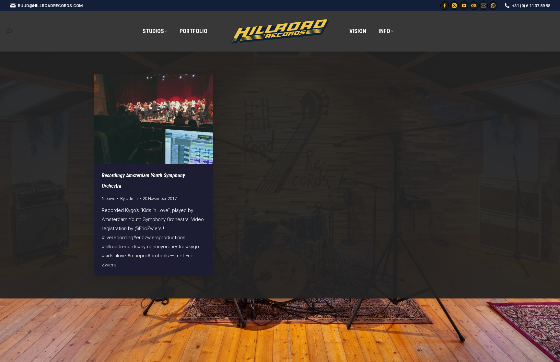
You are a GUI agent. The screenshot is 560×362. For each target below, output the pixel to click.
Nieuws (108, 198)
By (129, 198)
